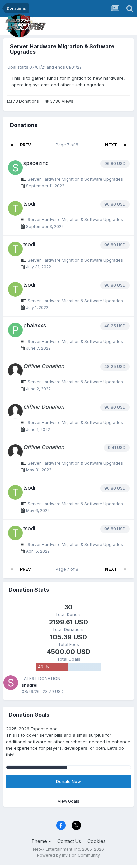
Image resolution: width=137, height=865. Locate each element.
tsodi (29, 203)
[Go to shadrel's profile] (10, 682)
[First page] (12, 145)
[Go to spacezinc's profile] (15, 167)
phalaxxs (34, 325)
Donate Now (68, 781)
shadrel (29, 685)
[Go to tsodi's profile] (15, 208)
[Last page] (125, 145)
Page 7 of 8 (68, 144)
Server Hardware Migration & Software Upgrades (62, 49)
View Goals (68, 801)
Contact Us (69, 841)
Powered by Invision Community (68, 855)
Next (111, 144)
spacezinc (36, 163)
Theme (39, 841)
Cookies (96, 841)
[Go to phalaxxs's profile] (15, 330)
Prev (25, 144)
